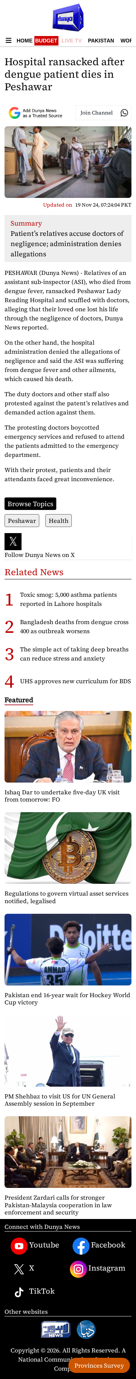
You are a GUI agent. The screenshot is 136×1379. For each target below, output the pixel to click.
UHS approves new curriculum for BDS (75, 681)
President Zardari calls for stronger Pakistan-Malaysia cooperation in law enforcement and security (58, 1204)
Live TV (72, 41)
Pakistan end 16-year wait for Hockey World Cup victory (67, 998)
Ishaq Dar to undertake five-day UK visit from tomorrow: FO (62, 795)
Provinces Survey (99, 1365)
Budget (46, 41)
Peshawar (22, 520)
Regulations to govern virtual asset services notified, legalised (66, 897)
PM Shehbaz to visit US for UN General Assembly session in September (60, 1100)
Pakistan (101, 41)
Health (58, 520)
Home (24, 41)
